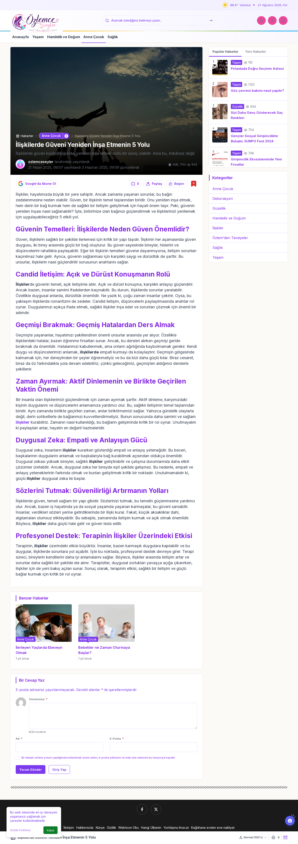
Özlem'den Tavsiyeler (230, 238)
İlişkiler (218, 228)
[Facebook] (142, 809)
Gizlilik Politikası (20, 830)
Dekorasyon (222, 198)
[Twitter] (156, 809)
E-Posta (117, 738)
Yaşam (217, 257)
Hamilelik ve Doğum (229, 218)
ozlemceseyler (40, 162)
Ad (19, 738)
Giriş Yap (59, 769)
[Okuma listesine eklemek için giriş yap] (193, 183)
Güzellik (219, 208)
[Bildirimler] (283, 20)
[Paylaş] (284, 837)
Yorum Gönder (30, 769)
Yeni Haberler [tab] (255, 51)
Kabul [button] (50, 830)
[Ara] (261, 20)
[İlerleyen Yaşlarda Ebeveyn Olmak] (44, 632)
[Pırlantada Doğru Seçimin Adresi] (248, 67)
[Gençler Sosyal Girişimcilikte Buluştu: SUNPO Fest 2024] (248, 135)
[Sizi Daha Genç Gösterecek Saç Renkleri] (248, 112)
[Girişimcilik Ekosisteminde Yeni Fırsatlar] (248, 157)
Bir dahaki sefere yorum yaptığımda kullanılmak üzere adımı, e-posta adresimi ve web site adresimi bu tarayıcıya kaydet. (98, 757)
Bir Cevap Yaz (31, 680)
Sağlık (217, 247)
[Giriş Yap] (272, 20)
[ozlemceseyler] (36, 22)
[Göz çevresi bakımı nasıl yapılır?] (248, 89)
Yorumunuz (38, 699)
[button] (66, 136)
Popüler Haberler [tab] (225, 51)
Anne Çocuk (222, 189)
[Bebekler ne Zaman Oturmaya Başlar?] (106, 632)
